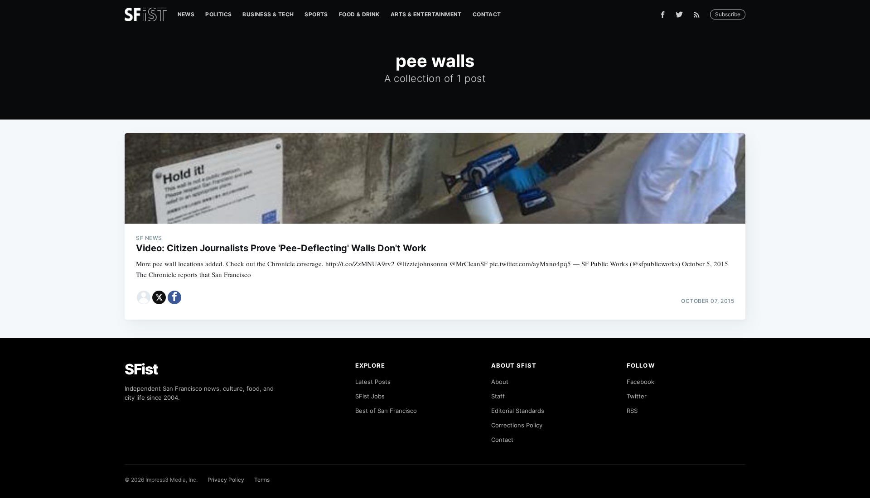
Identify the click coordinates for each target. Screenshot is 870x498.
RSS (632, 410)
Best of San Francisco (386, 410)
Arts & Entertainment (426, 14)
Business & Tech (268, 14)
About (499, 381)
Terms (262, 479)
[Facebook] (663, 15)
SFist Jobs (370, 396)
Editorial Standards (517, 410)
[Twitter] (679, 14)
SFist (141, 369)
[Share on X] (159, 297)
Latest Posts (373, 381)
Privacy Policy (226, 479)
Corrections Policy (516, 425)
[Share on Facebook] (174, 297)
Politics (218, 14)
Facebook (640, 381)
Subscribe (727, 14)
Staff (498, 396)
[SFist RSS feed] (699, 15)
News (186, 14)
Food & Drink (359, 14)
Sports (316, 14)
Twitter (637, 396)
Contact (487, 14)
